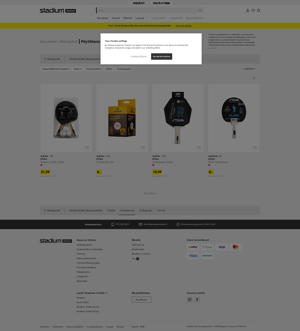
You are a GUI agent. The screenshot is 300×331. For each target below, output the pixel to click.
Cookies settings (139, 56)
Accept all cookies (161, 56)
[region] (151, 49)
